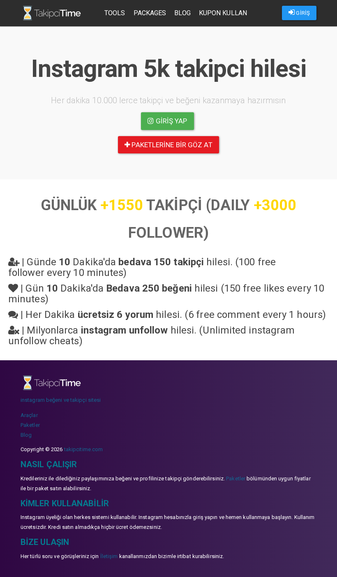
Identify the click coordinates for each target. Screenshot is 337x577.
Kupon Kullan (223, 13)
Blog (182, 13)
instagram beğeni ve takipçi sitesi (61, 400)
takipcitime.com (83, 449)
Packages (150, 13)
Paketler (30, 425)
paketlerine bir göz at (171, 145)
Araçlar (29, 415)
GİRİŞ (302, 13)
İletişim (109, 556)
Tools (114, 13)
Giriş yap (170, 121)
